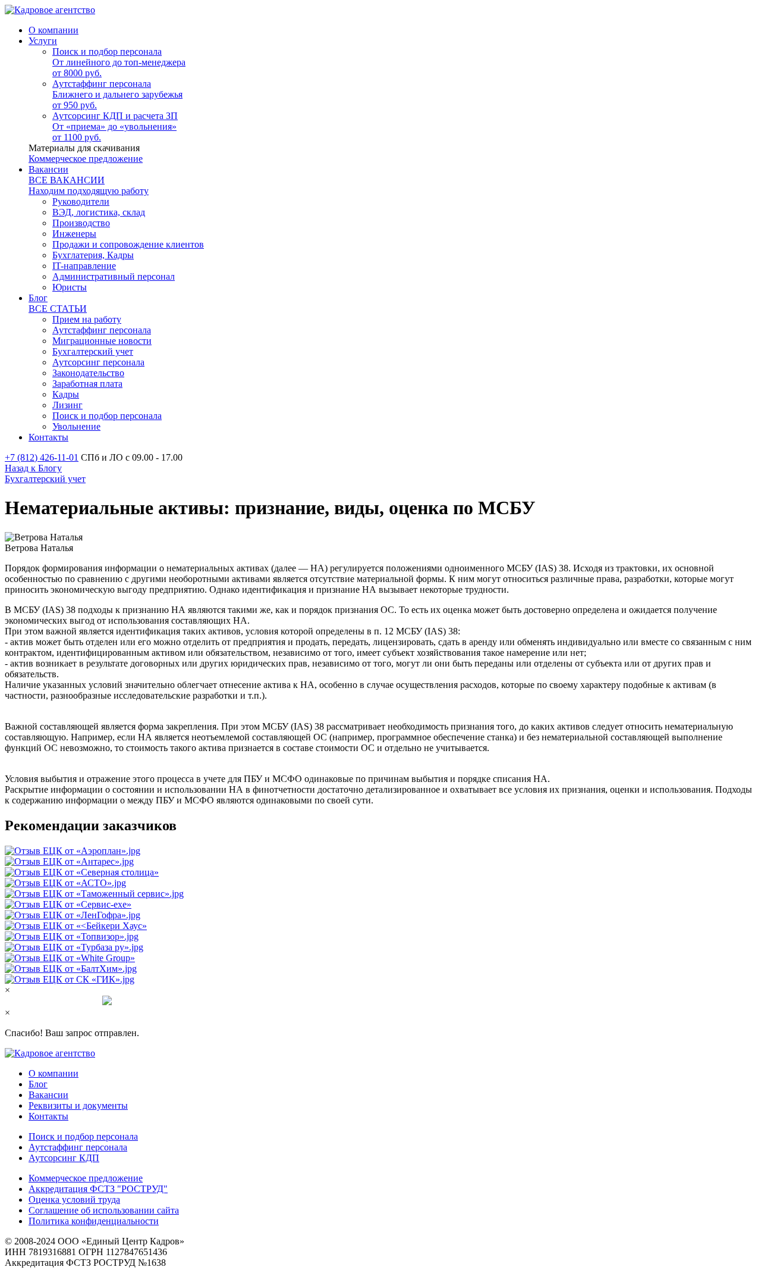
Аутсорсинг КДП (64, 1158)
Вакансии (48, 1095)
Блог (38, 1084)
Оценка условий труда (74, 1199)
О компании (53, 1073)
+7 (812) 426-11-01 (41, 457)
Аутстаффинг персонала (78, 1147)
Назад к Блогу (33, 468)
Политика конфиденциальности (94, 1221)
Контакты (48, 1116)
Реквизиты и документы (78, 1105)
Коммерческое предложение (86, 159)
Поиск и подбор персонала (83, 1136)
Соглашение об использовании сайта (104, 1210)
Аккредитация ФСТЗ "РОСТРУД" (98, 1189)
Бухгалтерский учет (45, 479)
